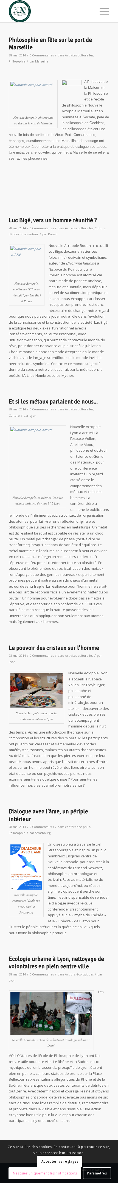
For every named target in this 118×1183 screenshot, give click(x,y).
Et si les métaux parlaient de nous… (53, 401)
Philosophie (17, 61)
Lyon (32, 416)
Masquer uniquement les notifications (45, 1173)
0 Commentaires (42, 55)
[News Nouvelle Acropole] (49, 11)
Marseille (41, 61)
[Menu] (101, 11)
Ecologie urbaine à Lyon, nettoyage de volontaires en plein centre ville (56, 962)
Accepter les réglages (59, 1161)
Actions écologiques (79, 974)
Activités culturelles (79, 55)
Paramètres (97, 1173)
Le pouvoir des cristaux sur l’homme (54, 648)
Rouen (53, 234)
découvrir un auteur (23, 234)
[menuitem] (101, 11)
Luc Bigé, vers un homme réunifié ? (53, 220)
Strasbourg (42, 833)
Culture (100, 228)
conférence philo (77, 827)
